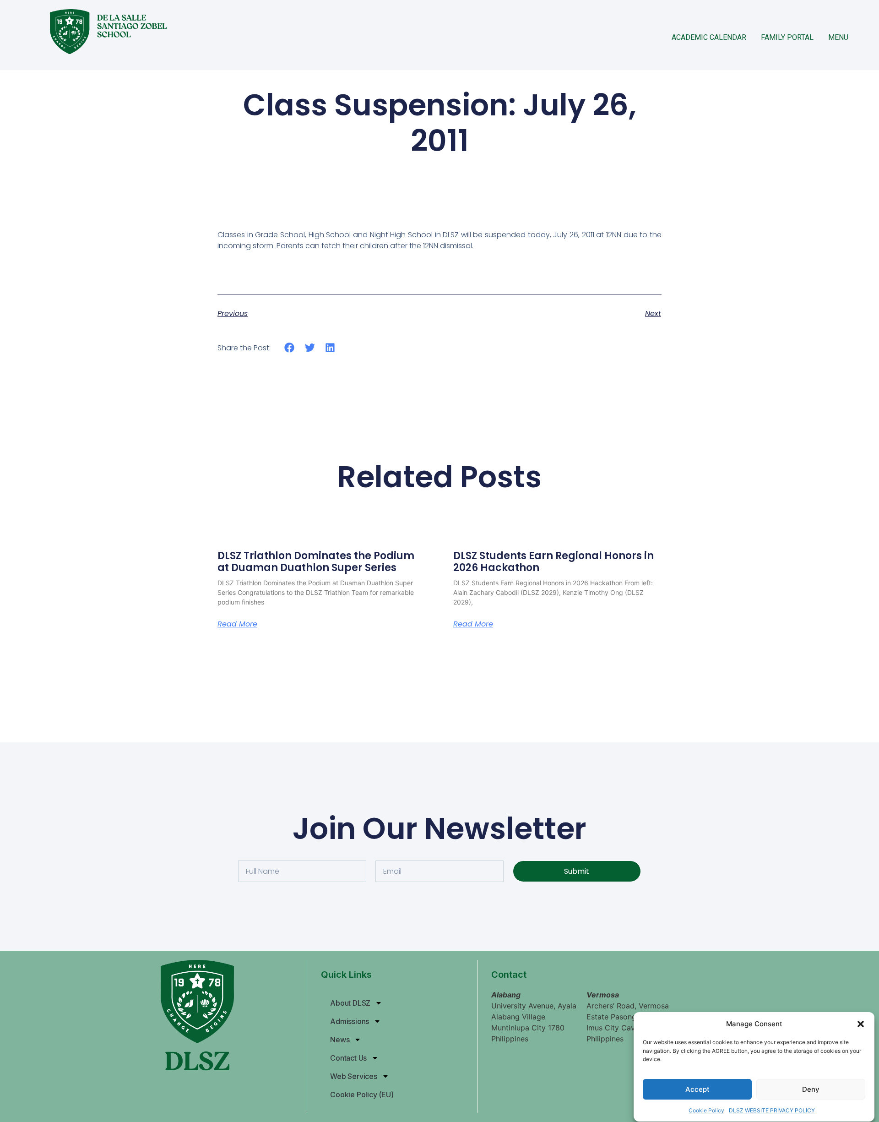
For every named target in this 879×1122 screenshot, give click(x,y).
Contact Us (348, 1057)
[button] (860, 1024)
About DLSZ (350, 1003)
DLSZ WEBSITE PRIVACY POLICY (772, 1110)
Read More (237, 624)
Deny (810, 1089)
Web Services (353, 1076)
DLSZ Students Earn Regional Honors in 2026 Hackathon (553, 562)
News (339, 1039)
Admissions (349, 1021)
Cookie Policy (706, 1110)
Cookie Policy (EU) (361, 1094)
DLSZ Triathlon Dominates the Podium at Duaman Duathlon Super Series (315, 562)
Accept (697, 1089)
